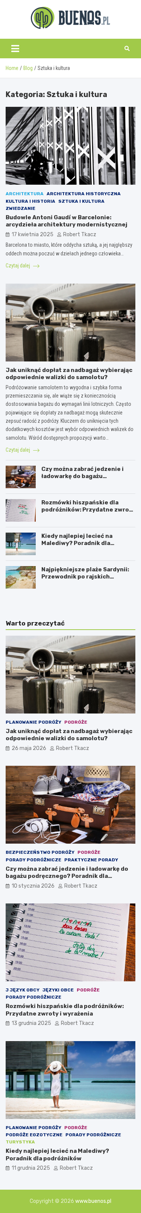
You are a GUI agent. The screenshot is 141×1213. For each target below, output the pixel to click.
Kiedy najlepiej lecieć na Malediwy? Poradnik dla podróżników (76, 543)
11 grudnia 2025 (31, 1168)
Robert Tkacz (79, 234)
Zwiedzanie (20, 208)
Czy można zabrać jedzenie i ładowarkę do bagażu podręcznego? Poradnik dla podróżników (82, 480)
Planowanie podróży (33, 722)
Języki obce (58, 990)
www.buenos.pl (93, 1201)
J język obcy (22, 990)
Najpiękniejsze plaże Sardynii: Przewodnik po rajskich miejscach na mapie (85, 577)
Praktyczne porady (91, 859)
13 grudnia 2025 (31, 1023)
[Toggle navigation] (15, 48)
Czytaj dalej (18, 266)
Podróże (75, 722)
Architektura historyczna (84, 193)
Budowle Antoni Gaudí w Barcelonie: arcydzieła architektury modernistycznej (66, 221)
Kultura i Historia (30, 201)
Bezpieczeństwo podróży (40, 852)
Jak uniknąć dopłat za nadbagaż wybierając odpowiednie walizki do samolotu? (69, 374)
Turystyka (20, 1142)
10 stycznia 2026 (33, 886)
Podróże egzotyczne (34, 1134)
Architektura (25, 193)
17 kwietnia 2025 (32, 234)
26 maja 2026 (29, 748)
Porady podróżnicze (33, 859)
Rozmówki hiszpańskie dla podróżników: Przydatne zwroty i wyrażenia (88, 510)
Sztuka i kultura (81, 201)
